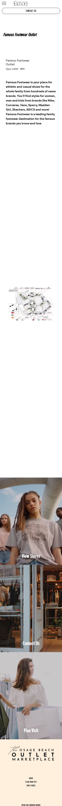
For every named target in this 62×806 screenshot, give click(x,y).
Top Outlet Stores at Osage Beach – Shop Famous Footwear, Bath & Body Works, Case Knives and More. (31, 522)
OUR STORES (31, 785)
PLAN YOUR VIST (31, 782)
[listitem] (31, 521)
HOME (31, 778)
